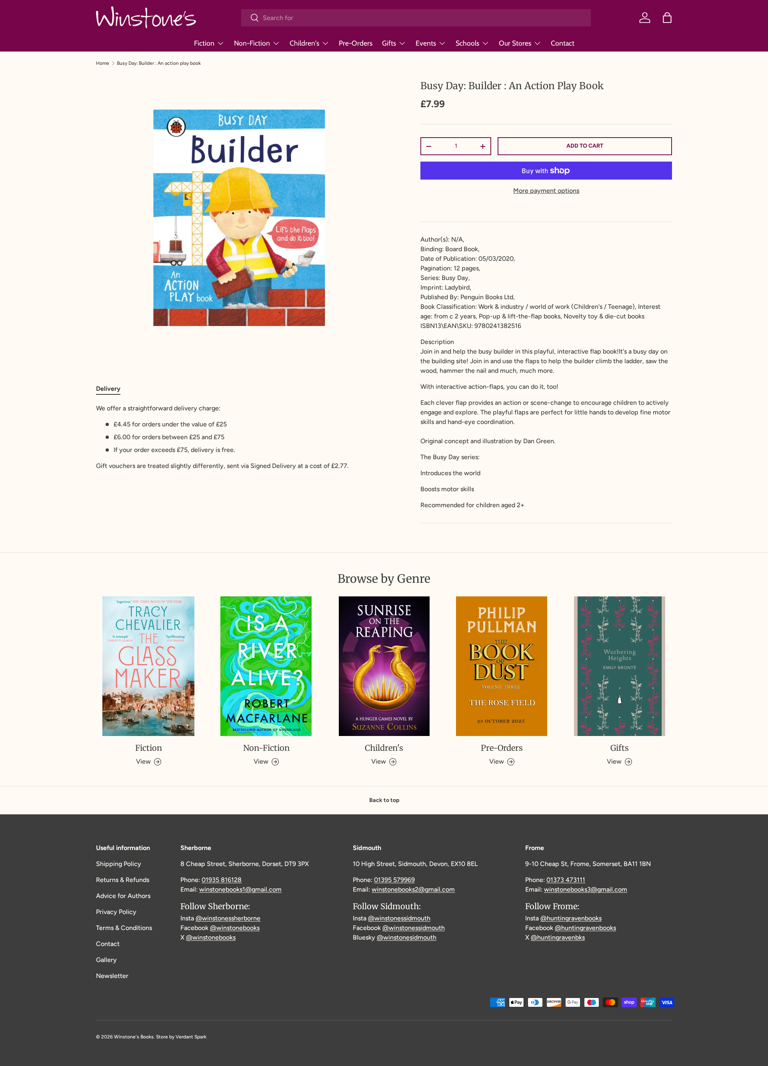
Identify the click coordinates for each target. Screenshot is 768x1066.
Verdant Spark (191, 1037)
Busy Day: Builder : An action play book (159, 63)
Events (426, 43)
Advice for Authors (123, 896)
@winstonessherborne (228, 918)
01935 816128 (222, 880)
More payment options (546, 190)
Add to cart (584, 145)
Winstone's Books (134, 1037)
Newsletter (112, 976)
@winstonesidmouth (406, 937)
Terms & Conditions (124, 928)
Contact (562, 43)
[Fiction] (148, 666)
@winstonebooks (235, 928)
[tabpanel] (239, 437)
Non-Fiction (252, 43)
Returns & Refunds (122, 880)
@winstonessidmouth (399, 918)
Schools (467, 43)
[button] (667, 17)
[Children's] (384, 666)
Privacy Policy (116, 912)
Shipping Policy (118, 864)
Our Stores (515, 43)
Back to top (384, 800)
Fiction (204, 43)
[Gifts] (619, 666)
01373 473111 (565, 880)
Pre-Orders (355, 43)
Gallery (106, 960)
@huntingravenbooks (571, 918)
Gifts (389, 43)
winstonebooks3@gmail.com (585, 889)
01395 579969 (394, 880)
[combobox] (416, 17)
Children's (304, 43)
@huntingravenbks (558, 937)
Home (102, 63)
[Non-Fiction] (266, 666)
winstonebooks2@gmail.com (413, 889)
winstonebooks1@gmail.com (240, 889)
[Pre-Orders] (501, 666)
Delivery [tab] (108, 388)
